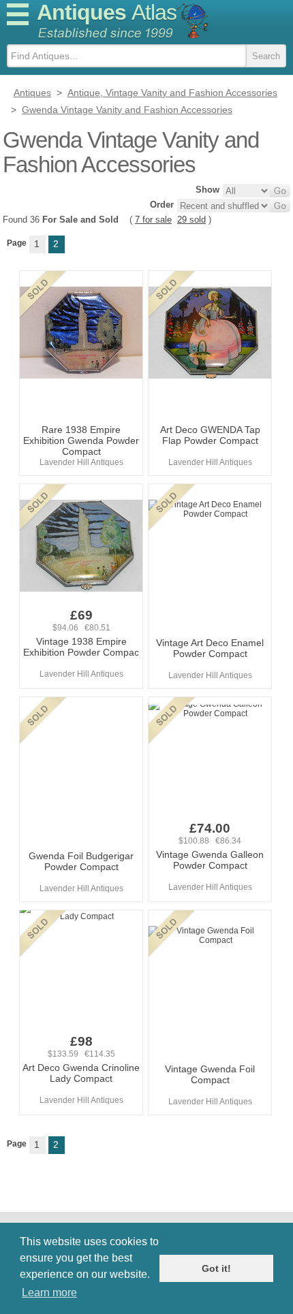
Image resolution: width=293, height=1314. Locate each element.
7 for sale (153, 219)
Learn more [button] (49, 1292)
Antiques (106, 12)
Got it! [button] (216, 1268)
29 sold (191, 219)
